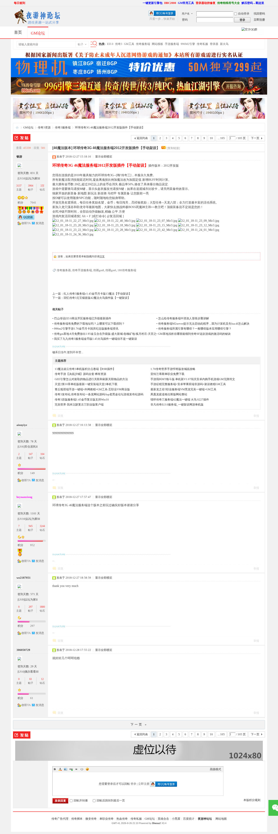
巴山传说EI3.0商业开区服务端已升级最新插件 (82, 318)
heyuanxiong (24, 497)
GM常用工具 (186, 3)
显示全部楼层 (103, 156)
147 (31, 454)
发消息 (40, 223)
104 (42, 454)
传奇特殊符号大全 (228, 3)
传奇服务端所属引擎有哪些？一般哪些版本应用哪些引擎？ (195, 328)
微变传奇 (91, 818)
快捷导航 (262, 32)
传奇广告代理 (59, 818)
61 (30, 679)
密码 (185, 19)
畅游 (19, 156)
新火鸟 (224, 44)
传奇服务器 (64, 270)
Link (71, 769)
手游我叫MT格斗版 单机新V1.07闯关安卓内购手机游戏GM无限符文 (193, 379)
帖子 (80, 44)
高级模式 (215, 769)
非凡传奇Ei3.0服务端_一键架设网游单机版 (177, 404)
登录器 (214, 44)
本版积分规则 (251, 800)
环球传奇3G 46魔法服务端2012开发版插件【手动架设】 (110, 127)
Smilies (87, 769)
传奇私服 (202, 44)
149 (32, 473)
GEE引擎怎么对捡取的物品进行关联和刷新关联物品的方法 (91, 379)
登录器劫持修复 (205, 3)
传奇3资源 (44, 127)
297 (31, 606)
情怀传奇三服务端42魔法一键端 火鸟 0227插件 (180, 399)
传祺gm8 (98, 270)
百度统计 (188, 818)
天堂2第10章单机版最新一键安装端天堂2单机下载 (86, 384)
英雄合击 (163, 818)
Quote (76, 769)
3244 (42, 526)
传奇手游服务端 (82, 270)
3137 (19, 185)
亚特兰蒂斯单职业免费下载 (167, 374)
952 (32, 545)
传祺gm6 (110, 270)
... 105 (221, 138)
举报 (256, 415)
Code (82, 769)
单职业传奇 (106, 818)
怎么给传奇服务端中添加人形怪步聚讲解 (183, 318)
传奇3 (118, 44)
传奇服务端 (143, 44)
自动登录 (243, 13)
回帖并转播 (81, 800)
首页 (18, 32)
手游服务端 (172, 44)
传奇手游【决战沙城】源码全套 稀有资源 (80, 374)
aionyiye (22, 425)
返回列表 (142, 138)
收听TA (26, 223)
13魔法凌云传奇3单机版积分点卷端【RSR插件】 (85, 369)
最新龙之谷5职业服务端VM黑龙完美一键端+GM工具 (183, 389)
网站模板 (157, 44)
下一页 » (139, 724)
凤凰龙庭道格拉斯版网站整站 (169, 394)
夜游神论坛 (205, 818)
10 (211, 138)
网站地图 (221, 818)
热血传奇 (122, 818)
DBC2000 (170, 3)
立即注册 (259, 19)
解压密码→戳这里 (253, 3)
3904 (30, 185)
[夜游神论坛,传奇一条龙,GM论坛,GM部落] (37, 23)
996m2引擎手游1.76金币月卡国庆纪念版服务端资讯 (86, 328)
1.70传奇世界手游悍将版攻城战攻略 (173, 369)
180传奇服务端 (126, 270)
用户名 (186, 13)
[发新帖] (21, 137)
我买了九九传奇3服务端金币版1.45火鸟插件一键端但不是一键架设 (95, 338)
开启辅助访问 (141, 3)
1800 (42, 606)
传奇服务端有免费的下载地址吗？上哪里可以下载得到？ (89, 323)
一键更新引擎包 (152, 3)
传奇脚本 (77, 818)
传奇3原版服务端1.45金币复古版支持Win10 (82, 399)
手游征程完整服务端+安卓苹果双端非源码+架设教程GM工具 (188, 384)
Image (65, 769)
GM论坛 (38, 33)
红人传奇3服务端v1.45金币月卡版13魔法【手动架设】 (97, 293)
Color (60, 769)
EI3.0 (110, 44)
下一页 (255, 138)
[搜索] (93, 44)
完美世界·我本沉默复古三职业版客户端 (79, 404)
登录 (133, 783)
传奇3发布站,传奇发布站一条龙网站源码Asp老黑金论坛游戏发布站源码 (99, 394)
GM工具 (129, 44)
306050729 (23, 650)
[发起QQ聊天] (26, 218)
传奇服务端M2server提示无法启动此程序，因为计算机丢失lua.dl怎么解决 (203, 323)
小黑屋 (176, 818)
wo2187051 (24, 577)
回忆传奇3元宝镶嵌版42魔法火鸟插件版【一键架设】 (97, 297)
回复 (102, 256)
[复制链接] (173, 148)
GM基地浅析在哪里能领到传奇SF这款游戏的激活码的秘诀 (194, 333)
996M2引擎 (188, 44)
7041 (33, 202)
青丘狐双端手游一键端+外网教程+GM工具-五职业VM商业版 (92, 389)
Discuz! (156, 823)
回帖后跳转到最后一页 (111, 800)
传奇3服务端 (63, 127)
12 (42, 679)
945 (31, 526)
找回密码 (259, 13)
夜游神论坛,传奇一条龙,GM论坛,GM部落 (17, 127)
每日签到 (19, 3)
